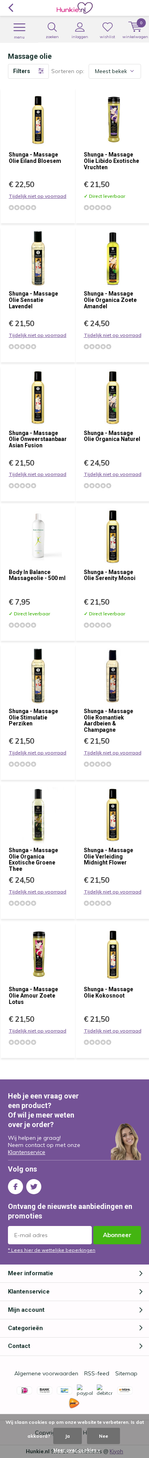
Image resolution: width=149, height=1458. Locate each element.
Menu (19, 37)
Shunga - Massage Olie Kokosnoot (108, 992)
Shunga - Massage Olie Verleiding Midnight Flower (108, 856)
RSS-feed (96, 1373)
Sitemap (126, 1373)
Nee (103, 1436)
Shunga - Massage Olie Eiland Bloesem (35, 157)
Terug (10, 8)
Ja (67, 1436)
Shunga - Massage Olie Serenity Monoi (109, 575)
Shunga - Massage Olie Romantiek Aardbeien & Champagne (108, 720)
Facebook (15, 1186)
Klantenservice (26, 1152)
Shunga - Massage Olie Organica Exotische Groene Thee (33, 859)
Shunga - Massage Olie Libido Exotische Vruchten (111, 160)
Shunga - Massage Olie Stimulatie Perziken (33, 717)
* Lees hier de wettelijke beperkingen (51, 1250)
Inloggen (80, 36)
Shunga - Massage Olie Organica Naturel (112, 436)
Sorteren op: (67, 71)
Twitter (33, 1186)
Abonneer (117, 1235)
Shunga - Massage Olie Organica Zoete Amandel (110, 299)
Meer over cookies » (76, 1450)
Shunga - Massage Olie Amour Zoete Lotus (33, 995)
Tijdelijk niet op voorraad (37, 196)
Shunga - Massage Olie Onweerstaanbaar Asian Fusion (38, 439)
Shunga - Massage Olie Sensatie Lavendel (33, 299)
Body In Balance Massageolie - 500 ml (37, 575)
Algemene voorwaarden (46, 1373)
